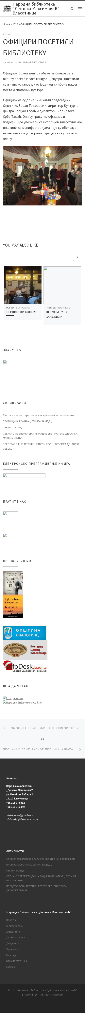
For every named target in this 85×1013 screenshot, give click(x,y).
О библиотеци (14, 926)
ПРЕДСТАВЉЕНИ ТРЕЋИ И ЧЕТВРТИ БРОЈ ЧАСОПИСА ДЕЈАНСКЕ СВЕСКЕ (41, 446)
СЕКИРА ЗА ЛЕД (12, 427)
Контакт (11, 966)
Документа (12, 943)
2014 (15, 24)
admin (10, 62)
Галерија (11, 955)
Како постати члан (17, 961)
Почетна (11, 920)
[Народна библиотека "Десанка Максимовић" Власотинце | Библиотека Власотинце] (7, 8)
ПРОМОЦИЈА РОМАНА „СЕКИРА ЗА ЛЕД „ (27, 421)
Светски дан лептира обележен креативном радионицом (39, 415)
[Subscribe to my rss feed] (42, 1005)
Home (6, 24)
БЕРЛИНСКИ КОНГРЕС (22, 312)
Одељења (12, 949)
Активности (13, 931)
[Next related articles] (77, 256)
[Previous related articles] (68, 256)
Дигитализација (15, 937)
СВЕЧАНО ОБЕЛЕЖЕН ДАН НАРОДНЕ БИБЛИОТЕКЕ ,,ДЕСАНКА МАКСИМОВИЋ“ (40, 436)
